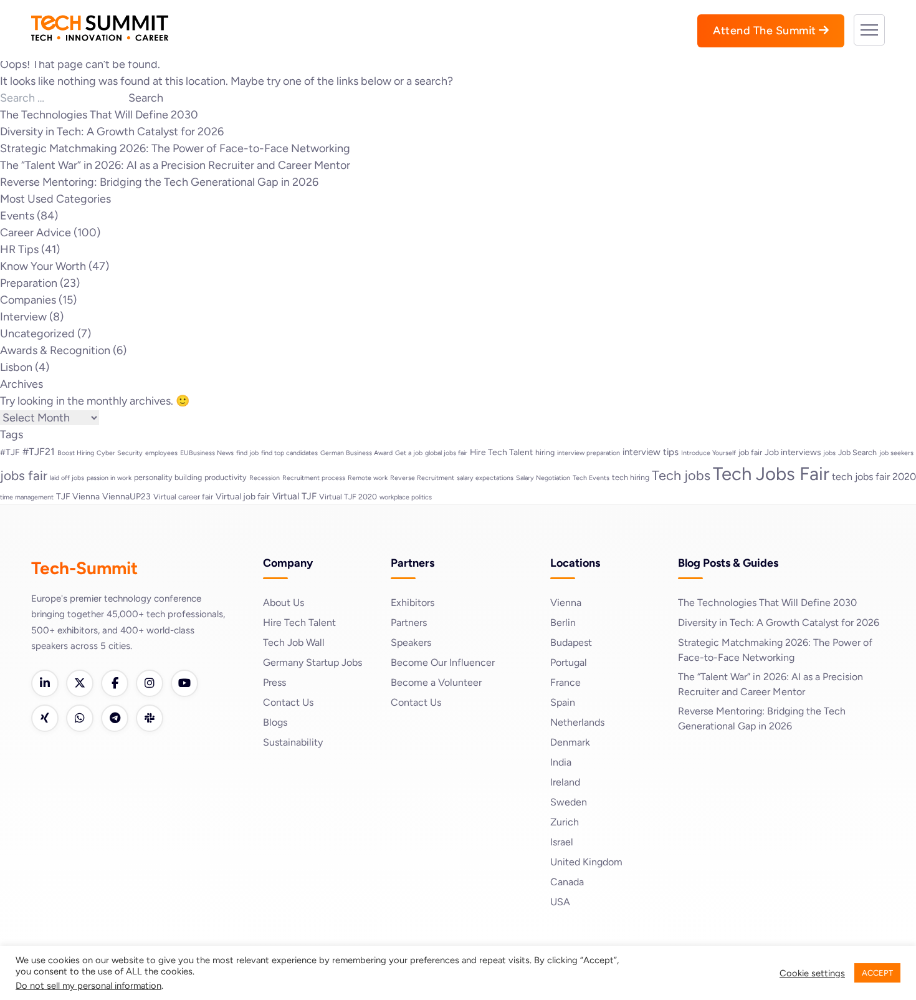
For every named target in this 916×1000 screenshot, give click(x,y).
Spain (562, 702)
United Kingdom (586, 862)
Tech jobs (681, 475)
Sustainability (293, 742)
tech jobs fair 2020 (874, 477)
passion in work (109, 478)
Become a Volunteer (436, 682)
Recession (264, 478)
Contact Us (288, 702)
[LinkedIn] (45, 683)
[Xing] (45, 718)
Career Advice (35, 232)
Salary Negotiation (543, 478)
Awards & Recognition (55, 350)
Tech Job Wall (294, 642)
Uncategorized (37, 333)
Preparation (28, 283)
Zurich (564, 822)
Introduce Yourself (708, 453)
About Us (283, 602)
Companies (28, 300)
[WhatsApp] (79, 718)
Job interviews (793, 452)
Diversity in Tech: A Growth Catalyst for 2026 (112, 131)
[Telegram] (114, 718)
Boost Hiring (75, 453)
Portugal (568, 662)
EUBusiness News (207, 453)
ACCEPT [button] (877, 973)
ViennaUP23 (126, 496)
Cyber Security (120, 453)
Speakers (411, 642)
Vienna (565, 602)
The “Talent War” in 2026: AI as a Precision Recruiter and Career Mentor (175, 165)
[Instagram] (149, 683)
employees (161, 453)
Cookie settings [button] (812, 973)
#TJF (10, 452)
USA (560, 902)
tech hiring (630, 477)
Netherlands (577, 722)
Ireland (565, 782)
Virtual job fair (243, 496)
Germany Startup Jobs (312, 662)
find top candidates (289, 453)
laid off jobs (67, 478)
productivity (225, 477)
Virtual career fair (183, 496)
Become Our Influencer (443, 662)
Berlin (563, 622)
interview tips (651, 452)
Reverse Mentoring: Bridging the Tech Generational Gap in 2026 (159, 182)
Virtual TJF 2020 (348, 496)
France (565, 682)
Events (17, 216)
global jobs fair (446, 453)
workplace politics (405, 497)
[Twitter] (79, 683)
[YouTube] (184, 683)
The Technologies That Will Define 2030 (99, 115)
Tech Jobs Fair (771, 473)
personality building (168, 477)
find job (247, 453)
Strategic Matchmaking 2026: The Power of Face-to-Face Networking (175, 148)
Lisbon (16, 367)
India (560, 762)
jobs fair (23, 475)
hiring (545, 452)
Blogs (275, 722)
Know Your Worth (43, 266)
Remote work (368, 478)
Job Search (857, 452)
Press (274, 682)
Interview (23, 317)
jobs (829, 453)
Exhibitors (412, 602)
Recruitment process (313, 478)
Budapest (571, 642)
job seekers (896, 453)
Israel (561, 842)
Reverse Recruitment (422, 478)
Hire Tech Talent (501, 452)
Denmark (570, 742)
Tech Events (591, 478)
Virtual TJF (294, 496)
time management (27, 497)
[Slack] (149, 718)
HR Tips (19, 249)
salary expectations (485, 478)
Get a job (408, 453)
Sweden (568, 802)
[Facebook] (114, 683)
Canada (567, 882)
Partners (409, 622)
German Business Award (356, 453)
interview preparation (588, 453)
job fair (750, 452)
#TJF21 (38, 452)
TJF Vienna (78, 496)
